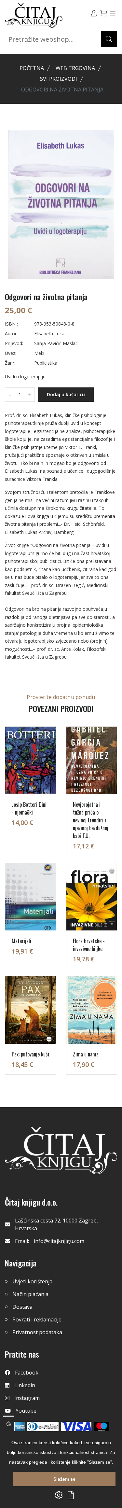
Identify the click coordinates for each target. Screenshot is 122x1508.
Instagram (27, 1398)
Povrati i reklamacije (36, 1319)
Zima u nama (86, 1054)
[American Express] (18, 1426)
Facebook (26, 1372)
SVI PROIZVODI (58, 78)
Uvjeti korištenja (32, 1281)
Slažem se (64, 1479)
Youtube (26, 1410)
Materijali (21, 941)
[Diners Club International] (43, 1426)
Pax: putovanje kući (30, 1054)
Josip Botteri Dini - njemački (29, 808)
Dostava (22, 1306)
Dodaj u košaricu (66, 394)
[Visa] (76, 1426)
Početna (32, 68)
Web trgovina (75, 68)
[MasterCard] (101, 1426)
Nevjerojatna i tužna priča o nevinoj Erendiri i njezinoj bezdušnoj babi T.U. (90, 820)
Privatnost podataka (37, 1332)
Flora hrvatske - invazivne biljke (89, 945)
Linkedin (24, 1385)
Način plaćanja (30, 1294)
